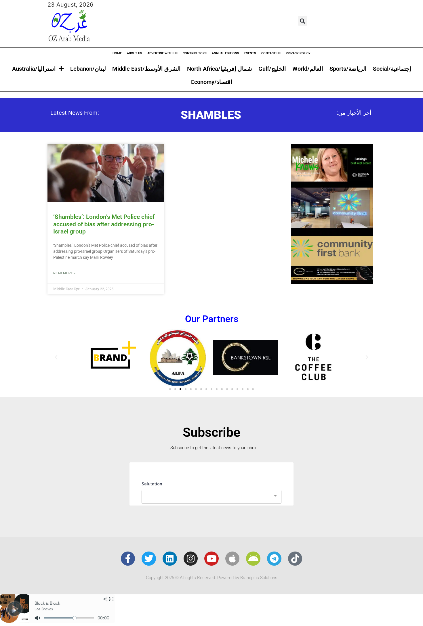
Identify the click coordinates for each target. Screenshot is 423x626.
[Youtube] (211, 559)
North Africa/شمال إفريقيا (219, 68)
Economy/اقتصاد (211, 82)
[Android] (253, 559)
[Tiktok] (295, 559)
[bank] (332, 281)
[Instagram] (191, 559)
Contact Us (271, 53)
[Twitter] (149, 559)
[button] (302, 21)
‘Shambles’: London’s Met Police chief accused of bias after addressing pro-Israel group (104, 224)
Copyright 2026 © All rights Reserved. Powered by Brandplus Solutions (211, 577)
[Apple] (232, 559)
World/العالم (307, 68)
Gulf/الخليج (272, 68)
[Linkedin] (170, 559)
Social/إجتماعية (392, 68)
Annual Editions (225, 53)
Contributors (195, 53)
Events (250, 53)
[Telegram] (274, 559)
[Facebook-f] (128, 559)
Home (117, 53)
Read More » (64, 273)
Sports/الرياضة (348, 68)
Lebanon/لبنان (88, 68)
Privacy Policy (298, 53)
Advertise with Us (162, 53)
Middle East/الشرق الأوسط (146, 68)
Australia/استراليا (34, 68)
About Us (134, 53)
